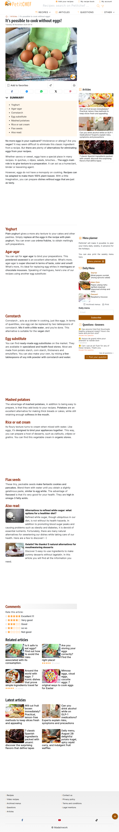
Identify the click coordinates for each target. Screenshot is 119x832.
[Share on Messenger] (26, 91)
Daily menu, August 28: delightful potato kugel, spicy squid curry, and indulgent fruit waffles (59, 739)
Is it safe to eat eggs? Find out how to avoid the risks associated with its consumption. (22, 654)
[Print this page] (74, 85)
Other (108, 12)
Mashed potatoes (20, 120)
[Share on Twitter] (56, 91)
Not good (26, 632)
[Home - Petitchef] (6, 16)
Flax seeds (16, 128)
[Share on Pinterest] (70, 91)
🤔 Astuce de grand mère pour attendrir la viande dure (92, 340)
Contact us (67, 795)
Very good (27, 620)
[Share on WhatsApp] (41, 91)
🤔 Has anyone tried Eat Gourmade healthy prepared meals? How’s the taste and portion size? (94, 331)
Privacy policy (69, 799)
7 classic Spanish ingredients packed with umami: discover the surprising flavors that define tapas (22, 739)
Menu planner (95, 261)
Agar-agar (16, 108)
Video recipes (13, 799)
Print (106, 304)
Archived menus (93, 304)
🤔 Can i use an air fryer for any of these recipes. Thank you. (94, 347)
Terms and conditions (72, 803)
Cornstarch (17, 112)
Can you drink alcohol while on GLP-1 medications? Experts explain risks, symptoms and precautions (59, 714)
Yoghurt (15, 104)
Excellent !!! (27, 616)
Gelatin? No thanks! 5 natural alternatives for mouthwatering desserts (50, 546)
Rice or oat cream (20, 124)
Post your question (97, 357)
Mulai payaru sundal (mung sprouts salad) (100, 276)
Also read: (16, 132)
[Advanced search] (103, 6)
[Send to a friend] (50, 85)
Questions (87, 12)
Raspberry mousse (99, 297)
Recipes (43, 12)
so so (24, 628)
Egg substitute (18, 116)
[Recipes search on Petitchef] (98, 5)
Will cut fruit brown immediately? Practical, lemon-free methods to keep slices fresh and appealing (22, 714)
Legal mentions (69, 807)
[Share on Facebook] (11, 91)
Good (24, 624)
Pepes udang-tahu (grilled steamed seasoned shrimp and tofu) (100, 288)
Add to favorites (19, 85)
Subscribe (96, 317)
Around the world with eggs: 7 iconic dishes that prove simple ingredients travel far (22, 678)
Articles (64, 12)
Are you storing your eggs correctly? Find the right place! (59, 652)
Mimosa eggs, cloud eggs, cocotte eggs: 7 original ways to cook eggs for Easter (58, 679)
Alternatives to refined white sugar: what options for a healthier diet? (48, 512)
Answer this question (86, 335)
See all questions (105, 353)
